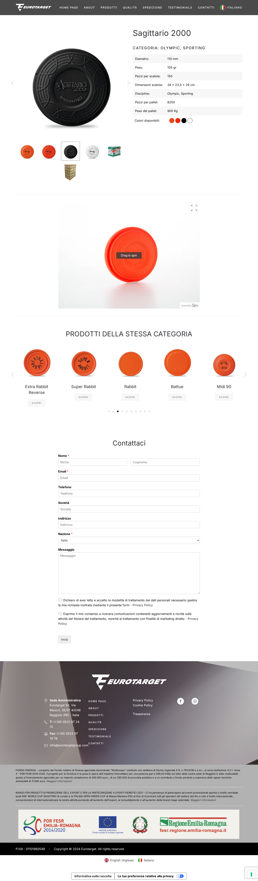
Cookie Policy (143, 705)
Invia (64, 639)
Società (63, 503)
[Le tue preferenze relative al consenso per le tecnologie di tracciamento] (251, 874)
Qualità (130, 7)
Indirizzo (64, 518)
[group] (129, 255)
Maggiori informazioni (59, 781)
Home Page (68, 7)
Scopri (35, 403)
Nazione (65, 534)
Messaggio (66, 549)
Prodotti (109, 7)
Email (63, 471)
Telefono (64, 487)
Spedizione (152, 7)
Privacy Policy (143, 605)
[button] (231, 7)
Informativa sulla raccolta (92, 876)
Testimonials (180, 7)
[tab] (27, 151)
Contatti (206, 7)
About (89, 7)
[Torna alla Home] (33, 7)
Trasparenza (141, 714)
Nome (63, 456)
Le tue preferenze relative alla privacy (146, 876)
